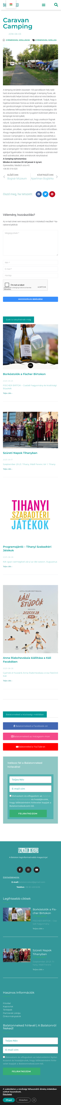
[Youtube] (37, 870)
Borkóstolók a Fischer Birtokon (24, 374)
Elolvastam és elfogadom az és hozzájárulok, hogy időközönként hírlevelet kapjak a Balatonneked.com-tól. (30, 1060)
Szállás (52, 40)
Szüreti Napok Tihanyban (20, 453)
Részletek (7, 1094)
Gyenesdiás (12, 40)
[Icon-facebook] (20, 870)
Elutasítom (23, 1100)
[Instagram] (28, 870)
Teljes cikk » (7, 393)
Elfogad (9, 1100)
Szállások (24, 40)
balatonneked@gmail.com (32, 882)
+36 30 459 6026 (32, 887)
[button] (43, 5)
